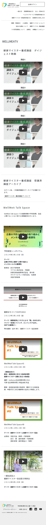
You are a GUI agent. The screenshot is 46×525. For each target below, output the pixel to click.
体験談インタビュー (39, 29)
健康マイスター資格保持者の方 (21, 18)
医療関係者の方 (28, 11)
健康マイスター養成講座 (37, 26)
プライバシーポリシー (10, 509)
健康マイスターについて (37, 23)
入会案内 (25, 23)
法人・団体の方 (40, 11)
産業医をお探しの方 (39, 18)
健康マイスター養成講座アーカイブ (17, 196)
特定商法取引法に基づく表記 (26, 506)
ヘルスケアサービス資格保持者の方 (34, 15)
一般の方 (19, 11)
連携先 (29, 29)
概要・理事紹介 (16, 23)
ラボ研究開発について (18, 29)
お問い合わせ (23, 509)
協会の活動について (22, 26)
